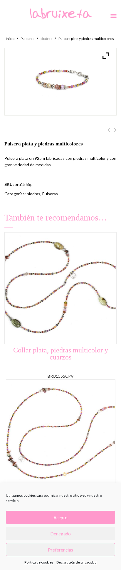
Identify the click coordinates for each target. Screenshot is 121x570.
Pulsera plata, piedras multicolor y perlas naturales (108, 133)
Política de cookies (38, 562)
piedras (46, 38)
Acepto (60, 517)
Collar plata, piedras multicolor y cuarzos (115, 133)
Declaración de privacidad (76, 562)
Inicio (10, 38)
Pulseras (27, 38)
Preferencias (60, 549)
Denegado (60, 533)
